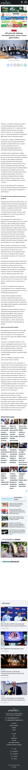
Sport (14, 730)
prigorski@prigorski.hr (13, 718)
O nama (14, 733)
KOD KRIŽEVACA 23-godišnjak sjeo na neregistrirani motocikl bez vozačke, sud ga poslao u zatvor (17, 532)
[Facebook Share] (11, 65)
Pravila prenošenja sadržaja (14, 744)
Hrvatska (14, 30)
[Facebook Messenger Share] (8, 65)
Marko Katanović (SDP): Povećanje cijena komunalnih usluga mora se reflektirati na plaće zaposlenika (17, 511)
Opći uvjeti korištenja (14, 742)
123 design (14, 767)
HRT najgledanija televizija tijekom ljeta (12, 649)
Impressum (14, 738)
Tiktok (15, 759)
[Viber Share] (15, 65)
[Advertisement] (14, 81)
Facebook (15, 751)
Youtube (15, 756)
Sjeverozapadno (14, 725)
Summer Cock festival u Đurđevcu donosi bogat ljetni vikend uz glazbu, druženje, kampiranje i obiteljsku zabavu (17, 525)
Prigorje (14, 727)
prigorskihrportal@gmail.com (15, 720)
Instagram (15, 754)
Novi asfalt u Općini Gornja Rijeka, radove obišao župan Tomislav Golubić (16, 518)
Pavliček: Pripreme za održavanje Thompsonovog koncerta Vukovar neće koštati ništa (12, 673)
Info (14, 736)
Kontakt (14, 740)
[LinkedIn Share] (25, 65)
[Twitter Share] (18, 65)
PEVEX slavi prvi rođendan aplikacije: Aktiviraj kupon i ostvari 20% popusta (16, 505)
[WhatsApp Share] (22, 65)
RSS (15, 749)
